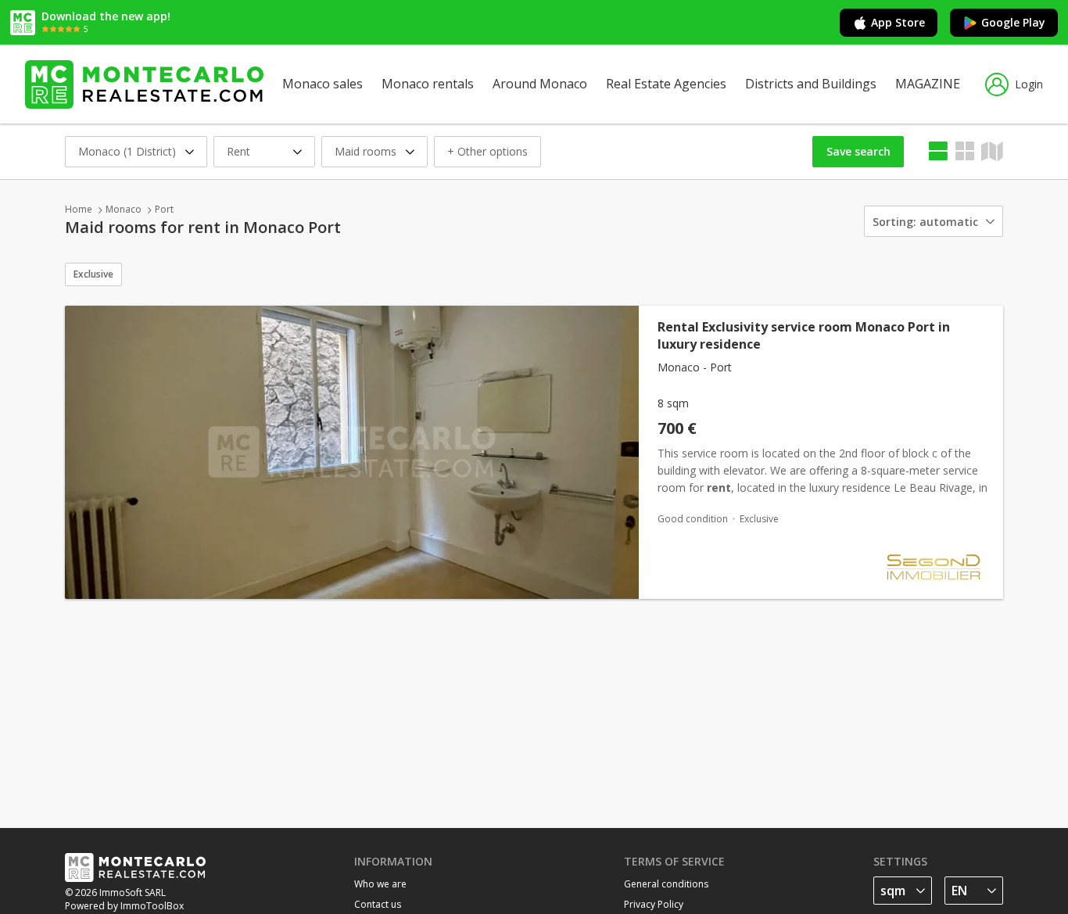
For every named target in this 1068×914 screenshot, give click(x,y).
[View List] (938, 151)
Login (1029, 84)
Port (164, 209)
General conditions (666, 884)
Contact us (377, 904)
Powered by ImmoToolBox (124, 905)
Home (78, 209)
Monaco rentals (428, 83)
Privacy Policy (653, 904)
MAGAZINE (927, 83)
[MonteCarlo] (144, 84)
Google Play (1013, 22)
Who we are (380, 884)
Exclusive (93, 274)
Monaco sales (322, 83)
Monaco (124, 209)
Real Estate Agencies (666, 83)
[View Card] (965, 151)
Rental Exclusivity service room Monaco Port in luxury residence (804, 335)
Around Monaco (540, 83)
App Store (898, 22)
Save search (858, 151)
